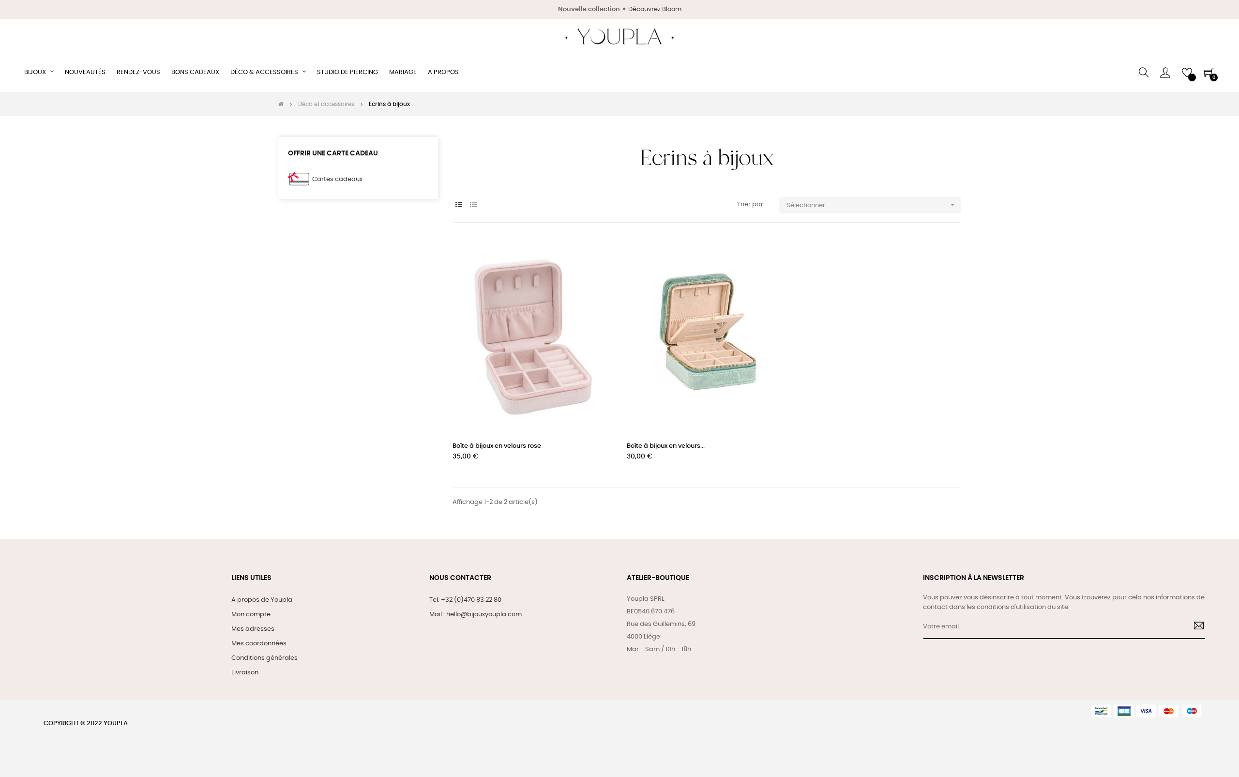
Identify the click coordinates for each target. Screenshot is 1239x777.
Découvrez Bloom (654, 9)
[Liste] (473, 205)
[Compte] (1165, 72)
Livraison (244, 673)
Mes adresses (252, 629)
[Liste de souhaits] (594, 255)
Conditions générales (264, 658)
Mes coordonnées (259, 643)
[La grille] (459, 205)
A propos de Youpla (261, 600)
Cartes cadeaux (337, 179)
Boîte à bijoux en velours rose (497, 446)
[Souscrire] (1195, 627)
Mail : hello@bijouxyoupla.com (475, 614)
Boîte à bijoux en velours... (666, 446)
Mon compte (251, 614)
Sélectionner (871, 205)
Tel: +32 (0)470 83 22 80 (465, 600)
